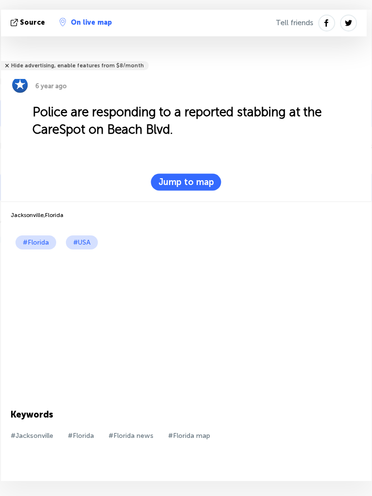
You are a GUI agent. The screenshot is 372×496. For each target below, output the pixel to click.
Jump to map (186, 182)
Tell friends (294, 22)
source (32, 22)
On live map (91, 22)
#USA (82, 242)
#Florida (36, 242)
